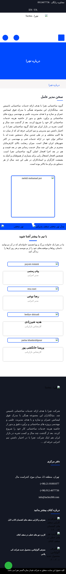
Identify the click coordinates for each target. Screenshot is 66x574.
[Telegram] (26, 281)
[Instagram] (31, 281)
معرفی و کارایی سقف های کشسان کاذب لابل (26, 520)
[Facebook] (40, 281)
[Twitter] (35, 281)
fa (35, 9)
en (30, 9)
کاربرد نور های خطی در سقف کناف (30, 535)
